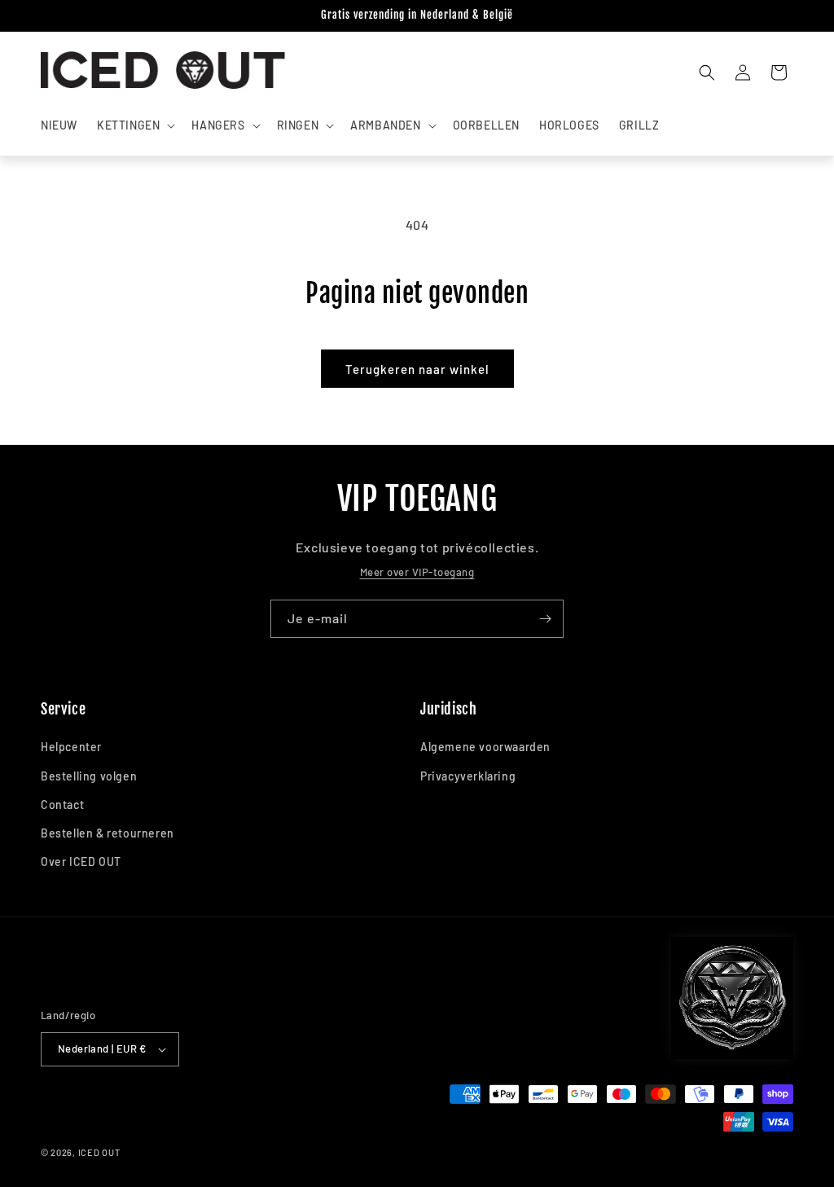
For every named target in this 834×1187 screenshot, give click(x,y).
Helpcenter (71, 747)
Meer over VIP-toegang (417, 571)
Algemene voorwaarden (485, 747)
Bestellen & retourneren (107, 833)
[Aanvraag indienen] (545, 619)
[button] (134, 125)
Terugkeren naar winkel (417, 369)
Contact (62, 804)
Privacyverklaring (468, 776)
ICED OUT (99, 1152)
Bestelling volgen (89, 776)
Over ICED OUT (81, 861)
